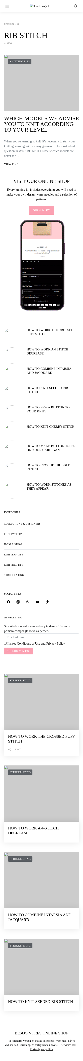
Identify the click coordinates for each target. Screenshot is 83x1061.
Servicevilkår (68, 1045)
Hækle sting (13, 544)
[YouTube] (37, 602)
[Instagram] (18, 602)
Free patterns (14, 534)
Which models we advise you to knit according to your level (41, 124)
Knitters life (13, 554)
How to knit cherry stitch (51, 426)
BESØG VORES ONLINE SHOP (41, 1033)
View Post (11, 164)
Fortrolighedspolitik (41, 1049)
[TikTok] (47, 602)
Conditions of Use (28, 643)
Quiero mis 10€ (18, 650)
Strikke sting (14, 575)
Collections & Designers (22, 523)
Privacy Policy (55, 643)
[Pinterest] (27, 602)
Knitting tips (20, 61)
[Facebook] (8, 602)
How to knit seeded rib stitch (40, 1001)
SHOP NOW (41, 210)
